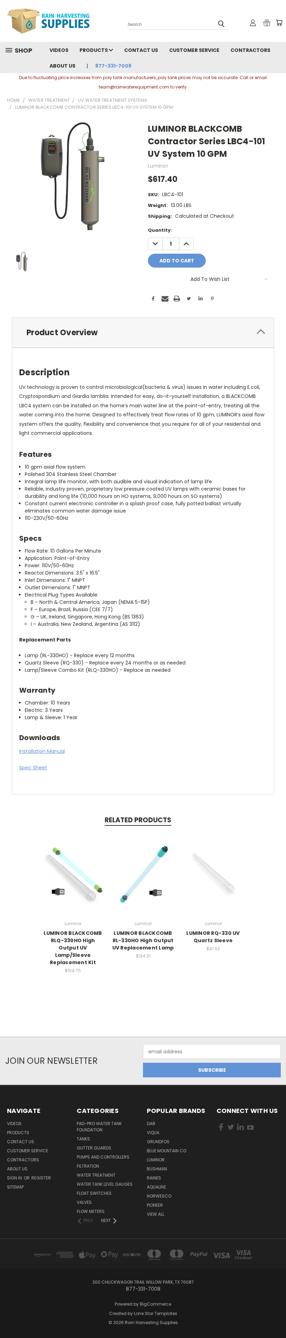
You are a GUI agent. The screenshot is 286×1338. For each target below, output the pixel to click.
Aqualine (156, 1187)
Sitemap (15, 1187)
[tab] (143, 332)
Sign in (15, 1178)
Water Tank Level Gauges (105, 1184)
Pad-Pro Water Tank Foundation (99, 1127)
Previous (275, 1316)
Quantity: (160, 230)
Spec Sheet (33, 767)
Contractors (250, 50)
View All (155, 1214)
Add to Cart (73, 880)
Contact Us (141, 50)
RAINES (154, 1178)
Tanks (83, 1139)
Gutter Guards (94, 1148)
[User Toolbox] (252, 22)
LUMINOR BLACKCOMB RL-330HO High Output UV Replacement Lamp (143, 940)
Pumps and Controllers (103, 1157)
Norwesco (159, 1196)
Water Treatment (96, 1175)
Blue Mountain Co (166, 1151)
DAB (151, 1123)
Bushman (157, 1169)
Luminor (156, 1160)
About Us (62, 65)
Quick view (73, 867)
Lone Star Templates (155, 1313)
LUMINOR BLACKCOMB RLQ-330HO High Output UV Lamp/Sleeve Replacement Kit (73, 948)
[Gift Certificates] (266, 22)
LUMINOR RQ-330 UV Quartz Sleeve (213, 937)
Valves (84, 1202)
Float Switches (94, 1193)
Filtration (88, 1166)
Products (94, 50)
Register (41, 1178)
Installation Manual (42, 751)
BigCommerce (155, 1304)
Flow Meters (91, 1211)
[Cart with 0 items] (279, 22)
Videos (59, 50)
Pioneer (155, 1205)
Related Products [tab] (138, 820)
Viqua (153, 1133)
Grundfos (158, 1142)
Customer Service (194, 50)
